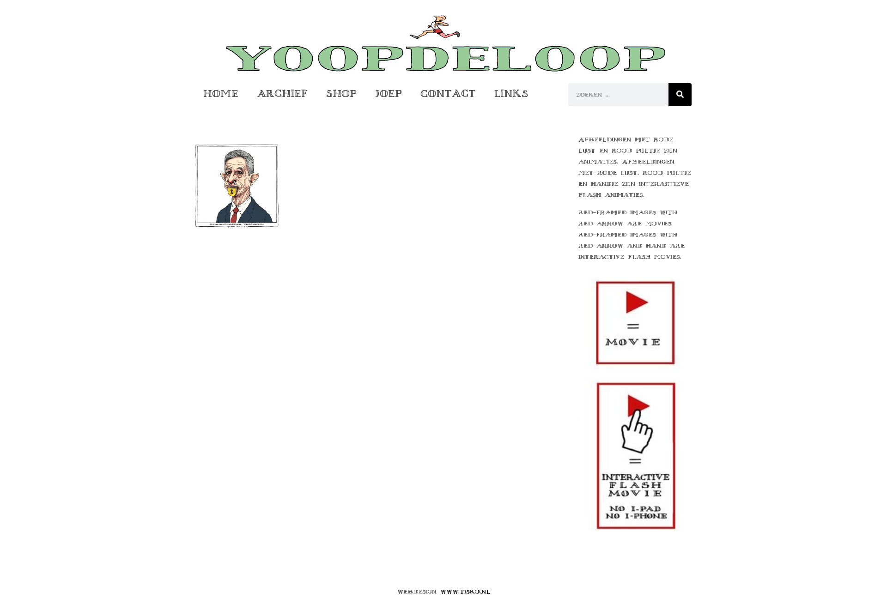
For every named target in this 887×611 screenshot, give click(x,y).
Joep (388, 93)
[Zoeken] (680, 94)
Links (511, 93)
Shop (341, 93)
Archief (282, 93)
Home (220, 93)
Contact (448, 93)
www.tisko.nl (465, 591)
